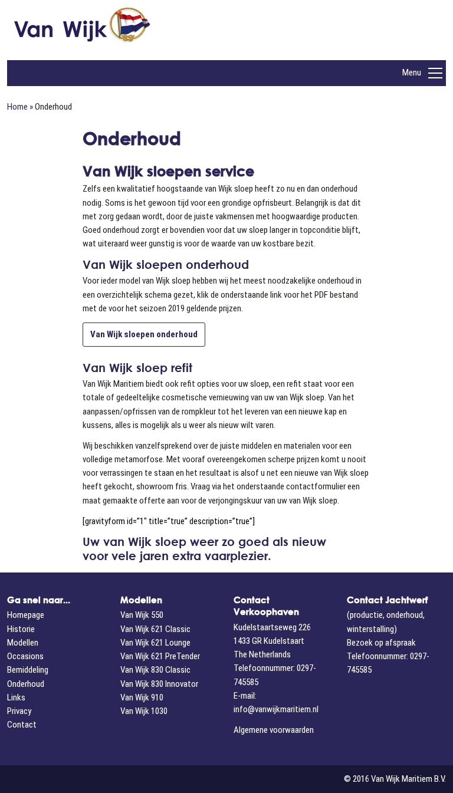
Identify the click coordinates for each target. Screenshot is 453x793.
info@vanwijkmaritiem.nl (276, 709)
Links (16, 697)
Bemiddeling (27, 669)
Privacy (19, 711)
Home (17, 106)
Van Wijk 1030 (144, 711)
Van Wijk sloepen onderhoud (144, 334)
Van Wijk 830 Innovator (159, 684)
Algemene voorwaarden (274, 730)
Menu (411, 72)
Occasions (25, 656)
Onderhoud (25, 684)
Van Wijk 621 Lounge (155, 642)
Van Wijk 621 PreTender (160, 656)
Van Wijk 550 (141, 615)
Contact (22, 724)
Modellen (22, 642)
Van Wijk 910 (141, 697)
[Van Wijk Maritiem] (124, 30)
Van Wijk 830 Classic (155, 669)
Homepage (25, 615)
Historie (21, 629)
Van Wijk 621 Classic (155, 629)
